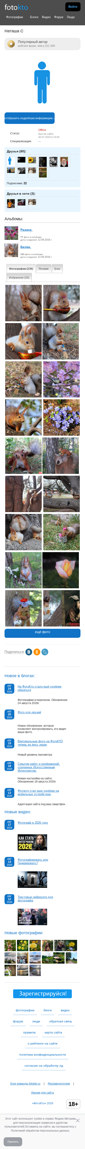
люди (36, 1021)
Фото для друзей (29, 712)
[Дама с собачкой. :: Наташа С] (23, 625)
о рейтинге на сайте (43, 1043)
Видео (46, 17)
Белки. (25, 247)
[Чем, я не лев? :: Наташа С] (23, 473)
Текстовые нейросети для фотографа (35, 898)
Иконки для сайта (42, 1092)
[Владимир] (21, 204)
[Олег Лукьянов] (32, 172)
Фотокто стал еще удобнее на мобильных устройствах (38, 792)
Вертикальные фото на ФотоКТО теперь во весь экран (40, 743)
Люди (71, 17)
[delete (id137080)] (11, 164)
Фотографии (14, 17)
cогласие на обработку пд (43, 1065)
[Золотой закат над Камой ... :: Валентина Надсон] (22, 975)
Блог (57, 268)
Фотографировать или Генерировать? (33, 861)
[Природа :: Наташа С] (61, 396)
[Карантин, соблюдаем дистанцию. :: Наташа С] (23, 511)
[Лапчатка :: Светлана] (22, 950)
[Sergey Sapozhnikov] (11, 172)
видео (65, 1010)
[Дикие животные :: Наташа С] (23, 320)
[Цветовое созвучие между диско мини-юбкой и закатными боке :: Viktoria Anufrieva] (47, 950)
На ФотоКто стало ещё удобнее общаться (39, 688)
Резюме (44, 268)
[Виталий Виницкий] (21, 173)
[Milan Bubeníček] (53, 166)
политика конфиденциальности (42, 1054)
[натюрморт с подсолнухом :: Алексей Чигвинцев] (71, 950)
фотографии (25, 1010)
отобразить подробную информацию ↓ (30, 118)
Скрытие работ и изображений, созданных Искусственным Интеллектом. (39, 767)
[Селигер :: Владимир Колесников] (10, 962)
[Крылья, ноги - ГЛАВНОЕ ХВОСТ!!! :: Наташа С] (60, 473)
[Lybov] (32, 162)
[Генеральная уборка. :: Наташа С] (23, 396)
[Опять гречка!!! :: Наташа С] (23, 358)
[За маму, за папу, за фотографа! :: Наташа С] (61, 320)
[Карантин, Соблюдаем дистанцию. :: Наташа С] (61, 511)
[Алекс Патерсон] (21, 161)
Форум (58, 17)
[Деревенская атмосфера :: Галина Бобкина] (59, 962)
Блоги (34, 17)
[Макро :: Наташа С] (61, 434)
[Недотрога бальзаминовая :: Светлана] (10, 950)
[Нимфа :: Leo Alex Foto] (10, 975)
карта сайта (53, 1032)
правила (29, 1032)
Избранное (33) (19, 277)
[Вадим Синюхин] (11, 207)
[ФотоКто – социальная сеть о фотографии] (16, 6)
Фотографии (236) (21, 268)
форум (18, 1021)
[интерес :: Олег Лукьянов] (22, 962)
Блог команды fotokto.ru (25, 1083)
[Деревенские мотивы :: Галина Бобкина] (71, 962)
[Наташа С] (42, 110)
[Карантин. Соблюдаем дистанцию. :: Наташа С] (61, 549)
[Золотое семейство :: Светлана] (35, 950)
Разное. (26, 230)
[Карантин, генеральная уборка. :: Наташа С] (60, 358)
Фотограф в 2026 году (33, 822)
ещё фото (42, 632)
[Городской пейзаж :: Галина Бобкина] (47, 962)
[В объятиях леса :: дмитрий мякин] (60, 950)
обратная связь (60, 1021)
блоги (48, 1010)
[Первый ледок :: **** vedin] (35, 962)
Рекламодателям (59, 1083)
